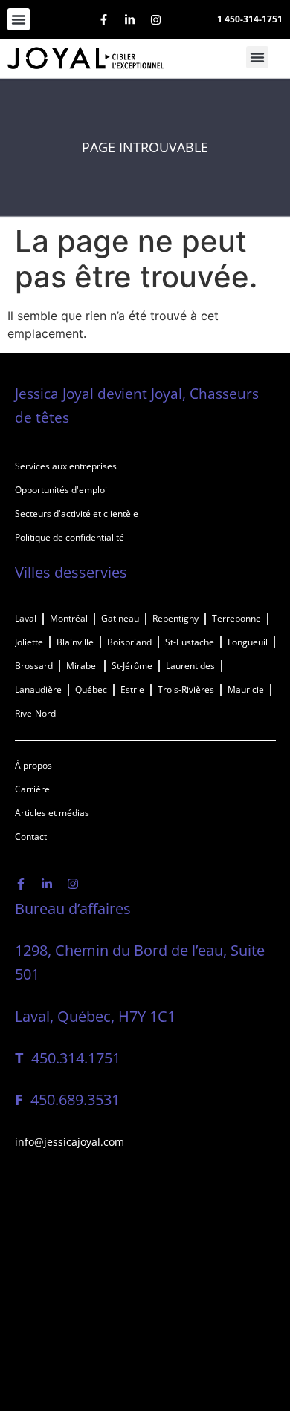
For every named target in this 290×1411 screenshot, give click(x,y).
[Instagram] (155, 19)
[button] (18, 19)
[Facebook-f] (103, 19)
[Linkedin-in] (129, 19)
